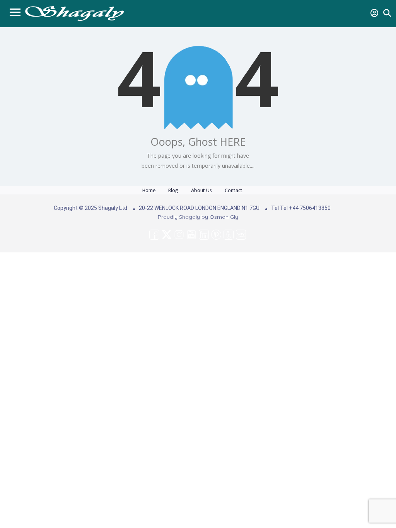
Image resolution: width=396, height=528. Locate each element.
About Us (201, 190)
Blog (173, 190)
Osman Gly (224, 216)
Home (148, 190)
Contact (233, 190)
